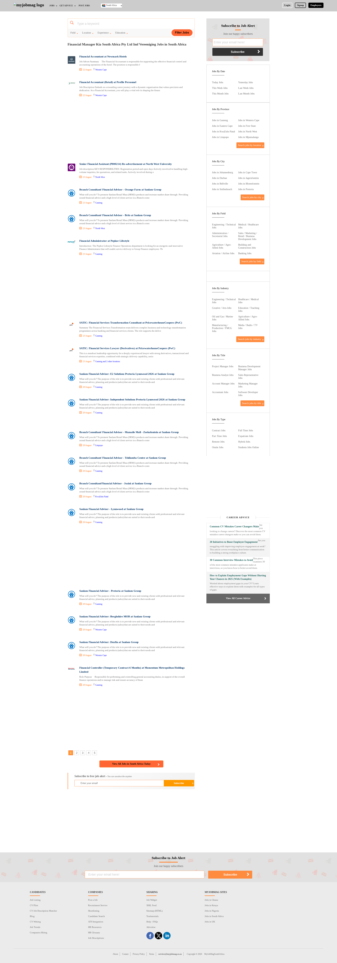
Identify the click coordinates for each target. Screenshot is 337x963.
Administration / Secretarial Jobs (220, 235)
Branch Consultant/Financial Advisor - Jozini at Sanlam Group (115, 483)
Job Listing (35, 900)
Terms (151, 954)
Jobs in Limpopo (220, 137)
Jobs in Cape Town (247, 172)
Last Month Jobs (246, 93)
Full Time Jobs (245, 430)
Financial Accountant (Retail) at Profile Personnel (107, 82)
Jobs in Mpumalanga (248, 137)
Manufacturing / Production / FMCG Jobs (222, 328)
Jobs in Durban (219, 178)
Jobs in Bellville (220, 183)
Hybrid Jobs (244, 441)
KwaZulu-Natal (101, 496)
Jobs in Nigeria (212, 910)
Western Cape (101, 69)
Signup (300, 5)
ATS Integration (95, 921)
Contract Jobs (218, 430)
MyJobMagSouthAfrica (214, 954)
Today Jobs (217, 82)
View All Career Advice (238, 598)
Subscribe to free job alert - (103, 776)
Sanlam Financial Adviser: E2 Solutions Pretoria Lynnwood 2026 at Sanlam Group (126, 373)
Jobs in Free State (247, 125)
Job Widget (151, 900)
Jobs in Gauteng (220, 120)
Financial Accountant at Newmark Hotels (103, 56)
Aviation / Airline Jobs (223, 253)
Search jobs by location (249, 145)
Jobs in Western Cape (248, 120)
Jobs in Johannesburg (222, 172)
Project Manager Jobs (222, 366)
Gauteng (98, 203)
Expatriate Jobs (245, 436)
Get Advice (66, 5)
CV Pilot (34, 905)
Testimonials (152, 916)
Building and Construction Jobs (247, 246)
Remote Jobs (218, 441)
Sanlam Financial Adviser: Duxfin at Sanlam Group (108, 642)
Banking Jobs (244, 253)
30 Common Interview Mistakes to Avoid (231, 560)
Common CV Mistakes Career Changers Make (234, 526)
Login (287, 5)
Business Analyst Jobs (222, 375)
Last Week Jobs (245, 88)
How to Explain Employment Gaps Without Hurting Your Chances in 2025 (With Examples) (238, 577)
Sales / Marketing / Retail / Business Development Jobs (247, 236)
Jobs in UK (210, 921)
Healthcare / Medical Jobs (248, 301)
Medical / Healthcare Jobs (248, 226)
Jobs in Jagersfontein (248, 178)
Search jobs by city (251, 197)
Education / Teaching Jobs (248, 309)
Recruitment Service (97, 905)
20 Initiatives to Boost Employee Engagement (234, 542)
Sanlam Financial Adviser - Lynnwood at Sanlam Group (111, 509)
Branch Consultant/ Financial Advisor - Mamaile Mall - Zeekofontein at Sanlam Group (129, 432)
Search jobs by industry (249, 339)
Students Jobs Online (248, 447)
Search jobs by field (251, 261)
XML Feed (151, 905)
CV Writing (35, 921)
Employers (315, 5)
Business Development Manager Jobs (249, 368)
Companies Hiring (38, 932)
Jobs (52, 5)
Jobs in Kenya (211, 905)
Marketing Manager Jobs (248, 385)
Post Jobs (84, 5)
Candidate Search (96, 916)
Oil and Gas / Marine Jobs (222, 318)
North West (100, 177)
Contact (125, 954)
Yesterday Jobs (245, 82)
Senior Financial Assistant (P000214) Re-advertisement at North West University (125, 164)
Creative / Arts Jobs (221, 307)
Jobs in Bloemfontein (248, 183)
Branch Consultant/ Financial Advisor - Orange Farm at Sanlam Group (120, 189)
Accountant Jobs (220, 392)
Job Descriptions (96, 938)
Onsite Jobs (217, 447)
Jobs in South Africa (214, 916)
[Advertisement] (131, 130)
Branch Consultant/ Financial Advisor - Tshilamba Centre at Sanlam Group (122, 457)
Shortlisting (93, 910)
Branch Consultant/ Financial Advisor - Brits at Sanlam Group (115, 215)
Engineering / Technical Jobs (224, 226)
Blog (32, 916)
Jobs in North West (247, 131)
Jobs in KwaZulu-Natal (223, 131)
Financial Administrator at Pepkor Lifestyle (104, 240)
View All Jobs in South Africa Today (131, 764)
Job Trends (35, 927)
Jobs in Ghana (211, 900)
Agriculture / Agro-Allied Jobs (221, 246)
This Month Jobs (220, 93)
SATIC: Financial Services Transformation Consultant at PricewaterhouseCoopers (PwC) (130, 322)
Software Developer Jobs (248, 394)
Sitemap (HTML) (154, 910)
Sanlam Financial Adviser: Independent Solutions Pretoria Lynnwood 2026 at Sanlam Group (132, 399)
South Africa (111, 5)
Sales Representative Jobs (248, 376)
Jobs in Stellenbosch (222, 189)
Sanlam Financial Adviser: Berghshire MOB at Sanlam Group (114, 616)
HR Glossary (94, 932)
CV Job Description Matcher (43, 910)
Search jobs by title (251, 403)
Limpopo (99, 445)
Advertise (151, 927)
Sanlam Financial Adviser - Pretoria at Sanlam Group (110, 590)
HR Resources (94, 927)
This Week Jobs (219, 88)
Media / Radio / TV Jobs (248, 326)
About (115, 954)
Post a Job (93, 900)
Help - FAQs (152, 921)
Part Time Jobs (219, 436)
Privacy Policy (139, 954)
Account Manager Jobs (223, 383)
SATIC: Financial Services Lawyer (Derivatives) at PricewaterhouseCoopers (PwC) (127, 348)
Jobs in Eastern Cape (222, 125)
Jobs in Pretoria (246, 189)
